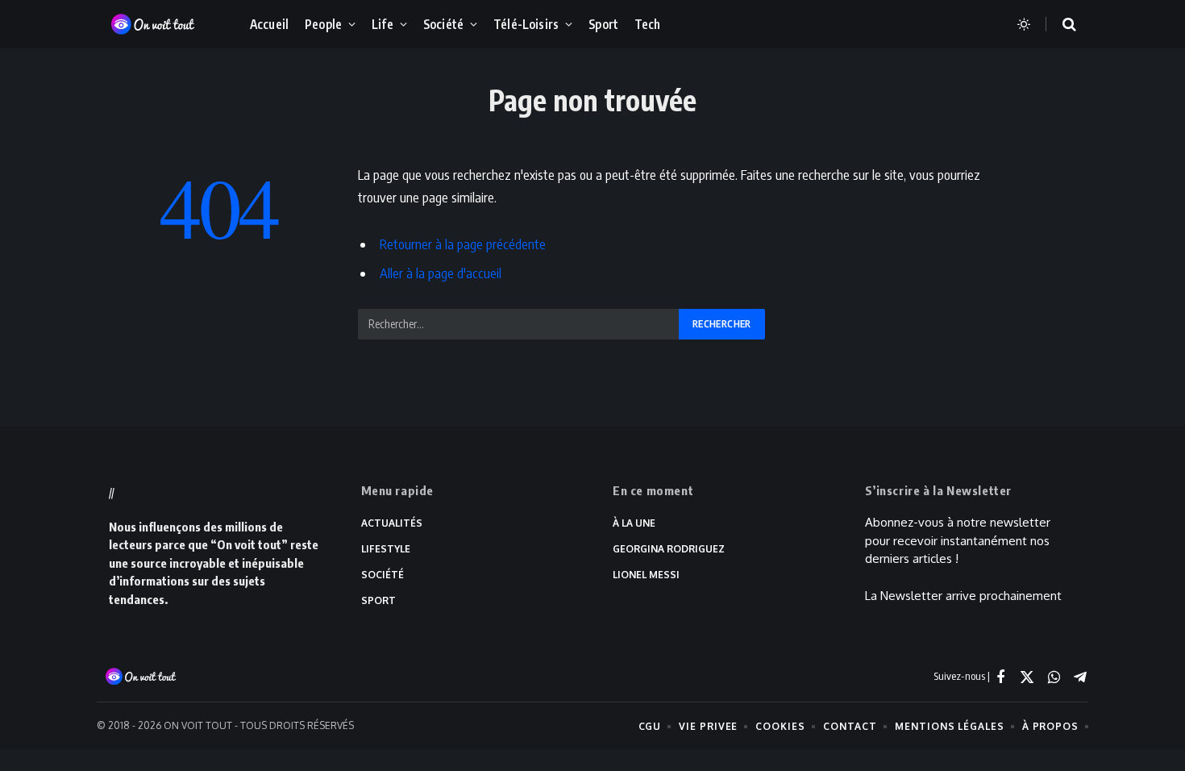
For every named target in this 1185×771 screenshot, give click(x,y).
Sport (603, 23)
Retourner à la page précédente (463, 243)
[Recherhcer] (1059, 24)
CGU (650, 726)
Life (382, 23)
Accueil (269, 23)
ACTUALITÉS (391, 523)
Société (443, 23)
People (323, 23)
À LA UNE (634, 523)
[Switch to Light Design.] (1023, 24)
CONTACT (850, 726)
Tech (647, 23)
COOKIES (780, 726)
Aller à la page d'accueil (440, 273)
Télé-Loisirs (526, 23)
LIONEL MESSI (646, 575)
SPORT (378, 600)
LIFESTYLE (385, 549)
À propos (1050, 726)
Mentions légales (949, 726)
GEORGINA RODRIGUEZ (669, 549)
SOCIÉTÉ (382, 575)
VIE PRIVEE (708, 726)
